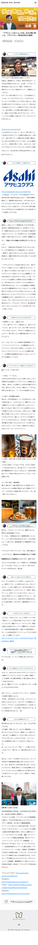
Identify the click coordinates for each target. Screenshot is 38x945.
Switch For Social (10, 2)
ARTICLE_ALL (7, 41)
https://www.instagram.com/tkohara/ (15, 882)
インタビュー (18, 41)
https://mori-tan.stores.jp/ (11, 129)
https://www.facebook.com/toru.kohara (16, 893)
